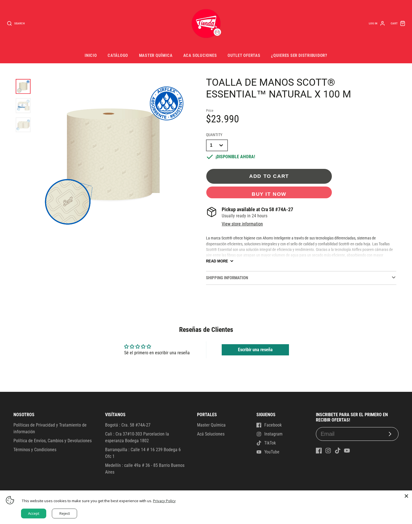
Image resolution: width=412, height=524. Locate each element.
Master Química (156, 55)
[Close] (406, 496)
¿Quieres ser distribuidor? (299, 55)
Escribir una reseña (255, 349)
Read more (217, 261)
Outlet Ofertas (244, 55)
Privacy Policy (164, 500)
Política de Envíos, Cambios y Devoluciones (52, 440)
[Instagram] (328, 451)
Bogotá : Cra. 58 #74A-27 (128, 425)
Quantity (214, 134)
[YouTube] (347, 451)
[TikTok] (338, 451)
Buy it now (269, 194)
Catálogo (118, 55)
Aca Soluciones (200, 55)
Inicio (91, 55)
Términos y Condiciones (34, 449)
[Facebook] (319, 451)
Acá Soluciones (210, 434)
